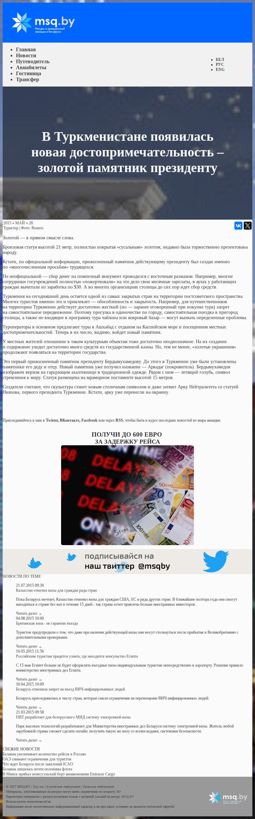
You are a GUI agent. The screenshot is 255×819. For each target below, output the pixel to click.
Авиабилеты (31, 67)
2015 (7, 223)
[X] (248, 226)
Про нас (39, 786)
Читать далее (29, 613)
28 (31, 223)
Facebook (89, 420)
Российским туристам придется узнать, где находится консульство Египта (77, 656)
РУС (220, 64)
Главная (26, 49)
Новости (26, 55)
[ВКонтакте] (238, 226)
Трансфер (27, 79)
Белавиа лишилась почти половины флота (37, 769)
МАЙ (20, 223)
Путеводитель (32, 61)
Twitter (52, 420)
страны (142, 182)
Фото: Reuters (32, 228)
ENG (220, 69)
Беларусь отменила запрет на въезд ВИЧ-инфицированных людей (70, 689)
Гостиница (28, 73)
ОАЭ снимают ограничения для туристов (37, 759)
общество (126, 182)
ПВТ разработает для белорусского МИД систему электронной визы (73, 717)
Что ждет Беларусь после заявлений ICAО (38, 764)
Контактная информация (63, 786)
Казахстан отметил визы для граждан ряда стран (56, 590)
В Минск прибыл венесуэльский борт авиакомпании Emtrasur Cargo (59, 774)
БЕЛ (220, 59)
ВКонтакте (69, 420)
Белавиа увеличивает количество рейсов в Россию (44, 754)
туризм (156, 182)
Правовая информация (98, 786)
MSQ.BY (127, 796)
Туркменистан (105, 182)
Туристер (10, 228)
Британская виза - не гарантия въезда (47, 623)
